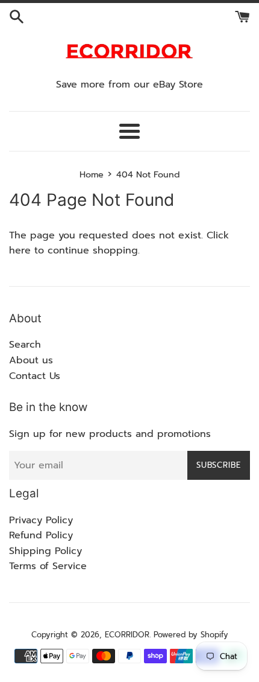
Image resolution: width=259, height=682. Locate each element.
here (20, 250)
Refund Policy (41, 535)
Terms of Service (48, 566)
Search (25, 344)
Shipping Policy (45, 551)
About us (31, 360)
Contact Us (34, 376)
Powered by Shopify (191, 634)
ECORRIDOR (127, 634)
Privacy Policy (41, 520)
